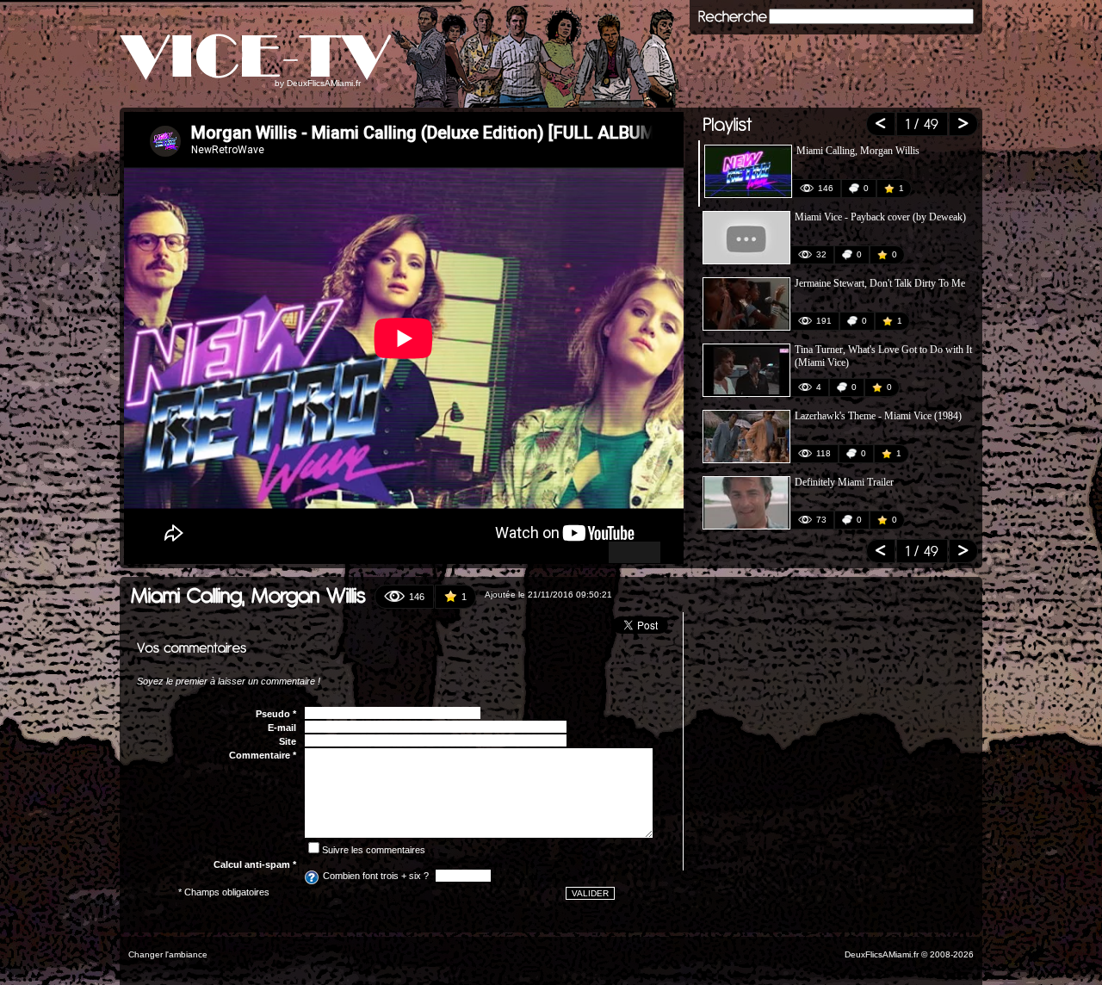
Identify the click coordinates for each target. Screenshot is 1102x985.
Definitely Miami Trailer (844, 482)
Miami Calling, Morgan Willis (857, 151)
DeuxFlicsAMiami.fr (324, 83)
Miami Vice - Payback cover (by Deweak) (880, 217)
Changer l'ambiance (167, 954)
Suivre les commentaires (373, 850)
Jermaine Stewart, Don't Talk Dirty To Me (880, 283)
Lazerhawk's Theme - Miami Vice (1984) (878, 416)
